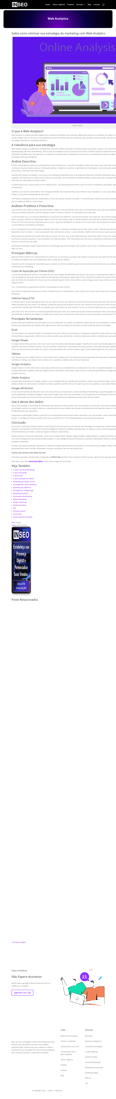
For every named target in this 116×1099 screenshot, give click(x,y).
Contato (97, 5)
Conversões (17, 514)
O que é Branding (20, 473)
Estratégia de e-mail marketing (24, 484)
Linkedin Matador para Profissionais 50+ (58, 702)
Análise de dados (19, 505)
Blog (89, 5)
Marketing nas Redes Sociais (24, 481)
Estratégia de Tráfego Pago (23, 490)
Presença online (19, 511)
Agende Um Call (22, 992)
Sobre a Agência (59, 5)
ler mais (58, 708)
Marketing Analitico (20, 493)
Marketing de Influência (22, 487)
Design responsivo (20, 502)
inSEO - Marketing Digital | (74, 1090)
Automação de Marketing (22, 496)
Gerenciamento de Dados (22, 517)
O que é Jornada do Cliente (23, 479)
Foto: (13, 522)
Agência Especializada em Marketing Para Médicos (58, 926)
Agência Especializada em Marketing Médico (58, 814)
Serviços (79, 5)
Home (47, 5)
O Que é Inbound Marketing (23, 470)
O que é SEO (18, 476)
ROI (14, 508)
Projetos (70, 5)
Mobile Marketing (20, 499)
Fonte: (14, 525)
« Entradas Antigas (19, 942)
